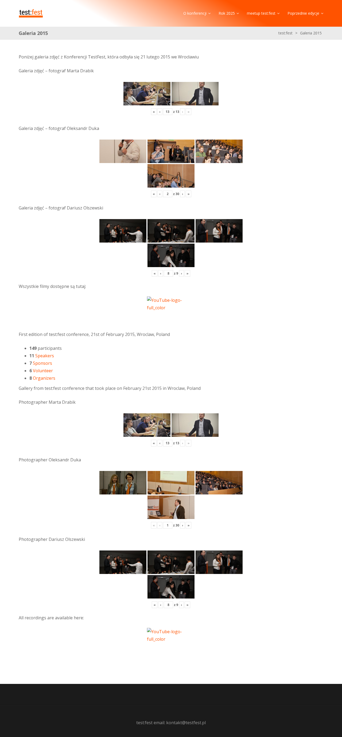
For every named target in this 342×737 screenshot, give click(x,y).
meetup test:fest (261, 13)
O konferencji (195, 13)
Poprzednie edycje (303, 13)
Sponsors (42, 363)
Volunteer (43, 371)
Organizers (44, 378)
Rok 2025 (227, 13)
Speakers (44, 356)
